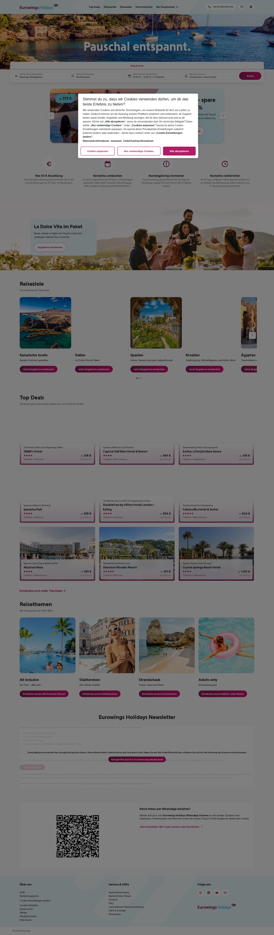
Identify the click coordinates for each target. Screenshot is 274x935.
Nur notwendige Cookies (139, 151)
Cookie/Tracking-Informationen (138, 141)
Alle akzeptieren (179, 151)
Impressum (116, 141)
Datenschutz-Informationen (96, 141)
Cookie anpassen (97, 151)
